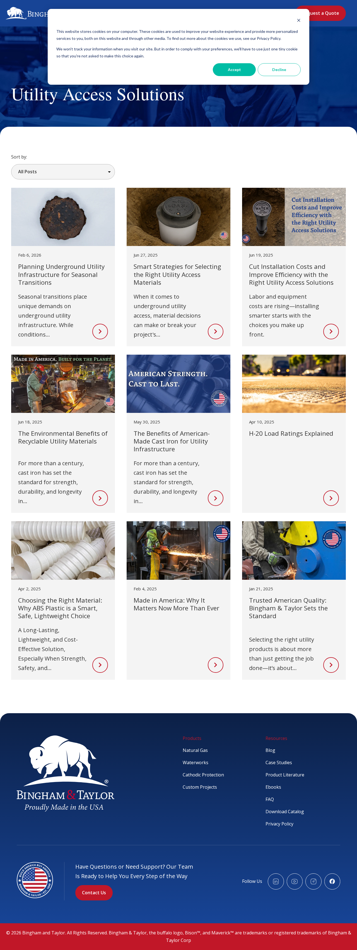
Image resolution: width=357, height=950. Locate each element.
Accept (234, 69)
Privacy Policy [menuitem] (279, 824)
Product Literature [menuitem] (285, 775)
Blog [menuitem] (270, 750)
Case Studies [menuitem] (279, 762)
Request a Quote (320, 13)
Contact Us (94, 893)
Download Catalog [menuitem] (285, 811)
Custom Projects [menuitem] (200, 787)
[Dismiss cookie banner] (299, 21)
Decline (279, 69)
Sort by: (19, 157)
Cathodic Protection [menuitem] (203, 775)
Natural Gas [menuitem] (195, 750)
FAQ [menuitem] (270, 799)
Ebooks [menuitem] (273, 787)
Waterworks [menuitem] (195, 762)
